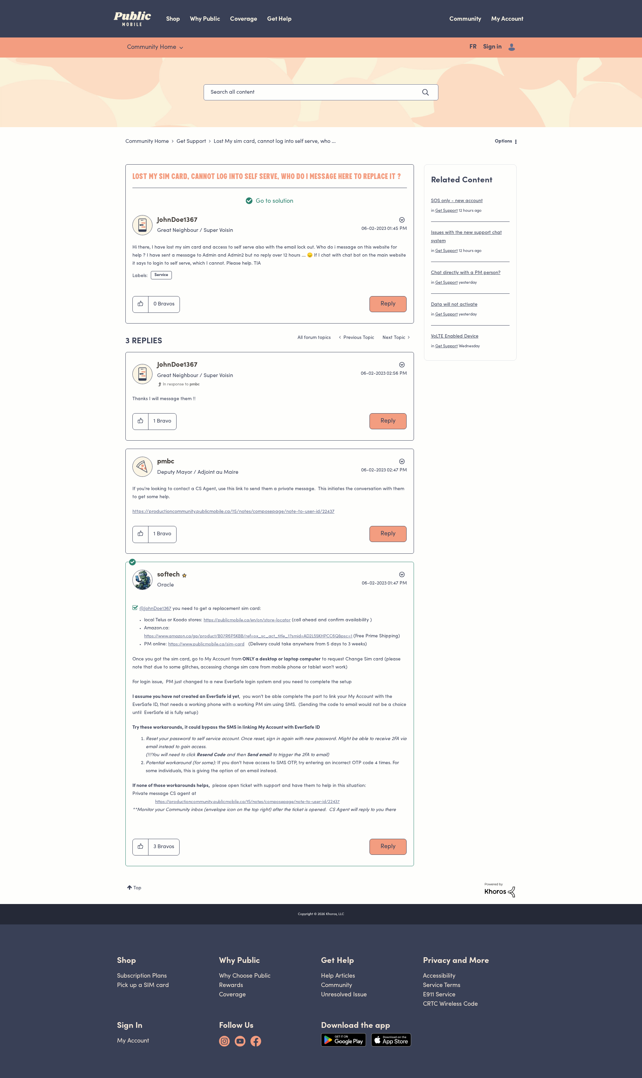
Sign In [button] (129, 1025)
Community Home (147, 141)
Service (161, 275)
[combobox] (321, 92)
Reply (388, 304)
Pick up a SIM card (143, 985)
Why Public (205, 18)
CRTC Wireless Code (450, 1003)
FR (472, 47)
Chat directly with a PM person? (466, 273)
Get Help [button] (337, 960)
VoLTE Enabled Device (454, 336)
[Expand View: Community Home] (181, 48)
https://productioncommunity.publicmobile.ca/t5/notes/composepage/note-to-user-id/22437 (233, 512)
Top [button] (137, 888)
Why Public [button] (239, 960)
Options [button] (503, 141)
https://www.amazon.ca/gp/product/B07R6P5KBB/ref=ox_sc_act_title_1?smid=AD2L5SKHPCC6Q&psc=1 (248, 636)
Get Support (191, 141)
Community (465, 18)
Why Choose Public (245, 975)
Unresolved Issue (344, 994)
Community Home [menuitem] (151, 47)
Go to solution (274, 201)
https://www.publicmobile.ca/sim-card (206, 644)
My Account (507, 18)
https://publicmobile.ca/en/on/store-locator (247, 620)
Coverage (243, 18)
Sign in (492, 47)
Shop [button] (126, 960)
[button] (140, 304)
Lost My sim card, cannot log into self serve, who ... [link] (275, 141)
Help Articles (338, 975)
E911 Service (439, 994)
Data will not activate (454, 304)
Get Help (279, 18)
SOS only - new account (457, 201)
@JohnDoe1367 (155, 609)
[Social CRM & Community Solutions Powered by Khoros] (500, 890)
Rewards (231, 985)
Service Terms (441, 985)
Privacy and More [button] (456, 960)
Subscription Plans (142, 975)
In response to (181, 384)
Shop (173, 18)
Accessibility (439, 975)
